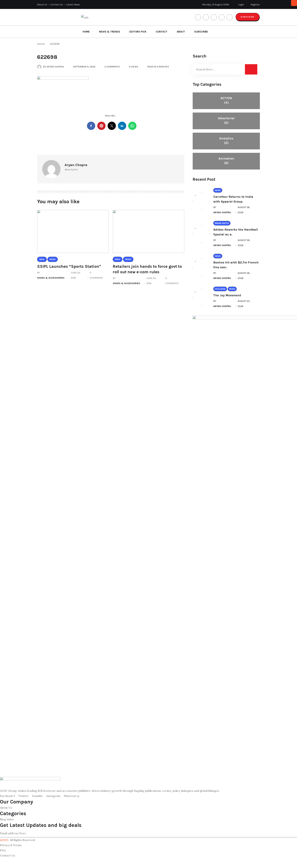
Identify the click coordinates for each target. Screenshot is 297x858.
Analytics (226, 140)
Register (255, 4)
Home (86, 31)
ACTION (226, 100)
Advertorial (226, 120)
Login (241, 4)
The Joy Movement (227, 295)
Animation (226, 161)
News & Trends (109, 31)
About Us (42, 4)
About (181, 31)
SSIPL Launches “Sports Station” (69, 266)
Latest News (73, 4)
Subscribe (248, 17)
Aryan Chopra (222, 212)
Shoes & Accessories (50, 277)
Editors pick (137, 31)
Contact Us (56, 4)
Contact (161, 31)
